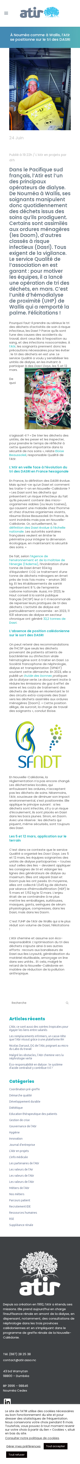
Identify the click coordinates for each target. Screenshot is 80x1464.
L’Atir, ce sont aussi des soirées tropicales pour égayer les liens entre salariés (38, 1028)
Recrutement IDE (20, 1206)
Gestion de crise (19, 1120)
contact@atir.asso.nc (19, 1360)
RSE (11, 1218)
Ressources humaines (23, 1212)
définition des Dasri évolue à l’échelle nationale (37, 529)
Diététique (16, 1107)
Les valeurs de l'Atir (21, 1175)
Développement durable (24, 1101)
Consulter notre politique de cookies (32, 1438)
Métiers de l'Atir (19, 1188)
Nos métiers (16, 1194)
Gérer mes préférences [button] (23, 1446)
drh (12, 160)
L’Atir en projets (47, 155)
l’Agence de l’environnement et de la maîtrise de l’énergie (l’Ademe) (37, 560)
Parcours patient (19, 1200)
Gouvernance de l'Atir (23, 1126)
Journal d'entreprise (22, 1144)
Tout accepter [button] (55, 1446)
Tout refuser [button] (17, 1455)
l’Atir (12, 346)
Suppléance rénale (21, 1225)
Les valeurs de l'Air (21, 1169)
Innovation (16, 1138)
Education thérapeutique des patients (33, 1114)
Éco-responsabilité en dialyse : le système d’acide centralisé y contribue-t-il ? (36, 1066)
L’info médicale (18, 1157)
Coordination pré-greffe (24, 1089)
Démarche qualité (20, 1095)
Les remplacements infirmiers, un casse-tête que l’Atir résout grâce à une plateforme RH (37, 1037)
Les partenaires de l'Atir (24, 1163)
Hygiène (14, 1132)
